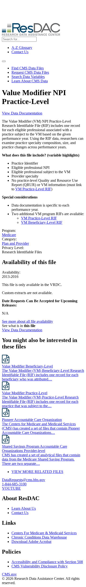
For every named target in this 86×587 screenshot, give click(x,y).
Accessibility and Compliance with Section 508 (47, 562)
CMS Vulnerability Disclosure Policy (39, 566)
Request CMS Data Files (30, 72)
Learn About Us (23, 508)
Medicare (9, 235)
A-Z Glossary (21, 48)
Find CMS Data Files (27, 68)
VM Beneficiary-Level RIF (41, 222)
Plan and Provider (15, 243)
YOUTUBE (11, 488)
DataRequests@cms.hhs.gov (23, 480)
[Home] (31, 34)
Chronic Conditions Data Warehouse (39, 537)
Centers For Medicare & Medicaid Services (44, 533)
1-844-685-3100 (14, 484)
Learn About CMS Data (29, 81)
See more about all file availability (27, 321)
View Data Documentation (22, 113)
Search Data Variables (28, 77)
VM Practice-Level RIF (33, 189)
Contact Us (19, 52)
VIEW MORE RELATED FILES (37, 472)
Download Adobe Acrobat (31, 542)
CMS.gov (9, 574)
